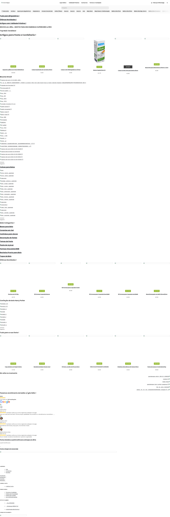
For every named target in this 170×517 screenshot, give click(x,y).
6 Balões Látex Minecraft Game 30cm (128, 367)
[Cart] (167, 2)
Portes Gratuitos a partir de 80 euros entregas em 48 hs (18, 440)
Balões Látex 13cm (116, 11)
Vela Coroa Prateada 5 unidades (99, 367)
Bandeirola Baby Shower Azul (42, 367)
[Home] (5, 3)
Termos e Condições (95, 3)
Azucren (66, 11)
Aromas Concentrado (47, 11)
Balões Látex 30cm (127, 11)
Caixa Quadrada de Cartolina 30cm (42, 69)
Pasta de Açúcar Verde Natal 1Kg (156, 367)
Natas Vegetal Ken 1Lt (99, 70)
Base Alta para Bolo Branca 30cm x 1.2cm (156, 67)
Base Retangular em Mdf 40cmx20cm (156, 294)
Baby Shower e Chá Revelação (102, 11)
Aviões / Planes (58, 11)
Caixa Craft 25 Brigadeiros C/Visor (70, 69)
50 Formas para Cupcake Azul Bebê (128, 294)
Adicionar (13, 66)
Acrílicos (13, 11)
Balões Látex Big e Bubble (140, 11)
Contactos (84, 3)
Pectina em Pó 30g (13, 294)
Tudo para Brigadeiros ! (9, 16)
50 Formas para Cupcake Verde (71, 287)
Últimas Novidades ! (8, 20)
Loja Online (63, 3)
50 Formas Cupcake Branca (42, 294)
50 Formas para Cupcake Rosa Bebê (99, 294)
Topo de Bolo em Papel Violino (13, 367)
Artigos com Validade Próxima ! (13, 23)
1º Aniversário (5, 11)
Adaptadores (36, 11)
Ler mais (128, 67)
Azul (84, 11)
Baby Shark (90, 11)
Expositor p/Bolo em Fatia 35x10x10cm (13, 69)
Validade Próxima (74, 3)
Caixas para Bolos (7, 167)
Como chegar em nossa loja (9, 449)
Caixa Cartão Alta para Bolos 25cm (128, 70)
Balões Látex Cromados (154, 11)
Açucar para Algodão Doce (24, 11)
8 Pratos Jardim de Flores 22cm (70, 367)
